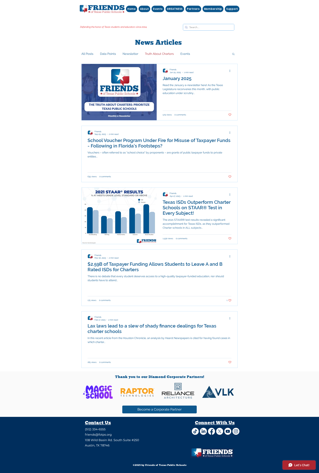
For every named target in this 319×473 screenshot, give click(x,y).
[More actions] (231, 71)
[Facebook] (211, 431)
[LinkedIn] (203, 431)
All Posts (87, 53)
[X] (219, 431)
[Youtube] (227, 431)
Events (185, 53)
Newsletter (130, 53)
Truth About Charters (159, 53)
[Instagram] (235, 431)
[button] (233, 54)
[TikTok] (195, 431)
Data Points (108, 53)
